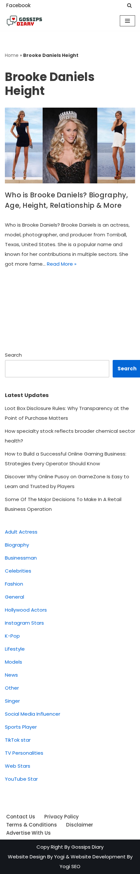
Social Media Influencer (32, 713)
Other (12, 687)
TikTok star (18, 739)
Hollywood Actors (26, 609)
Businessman (21, 557)
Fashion (14, 583)
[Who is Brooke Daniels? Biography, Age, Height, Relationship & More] (70, 145)
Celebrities (18, 570)
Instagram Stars (24, 622)
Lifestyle (15, 648)
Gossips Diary (87, 846)
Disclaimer (79, 824)
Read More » (62, 263)
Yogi (58, 856)
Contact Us (20, 816)
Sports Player (21, 726)
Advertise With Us (28, 832)
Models (13, 661)
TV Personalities (24, 752)
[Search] (129, 5)
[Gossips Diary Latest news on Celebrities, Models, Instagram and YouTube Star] (24, 20)
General (14, 596)
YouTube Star (21, 778)
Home (12, 55)
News (11, 674)
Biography (17, 544)
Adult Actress (21, 531)
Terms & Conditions (31, 824)
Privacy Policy (61, 816)
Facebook (18, 5)
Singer (12, 700)
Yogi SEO (70, 866)
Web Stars (17, 765)
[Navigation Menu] (127, 20)
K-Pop (12, 635)
